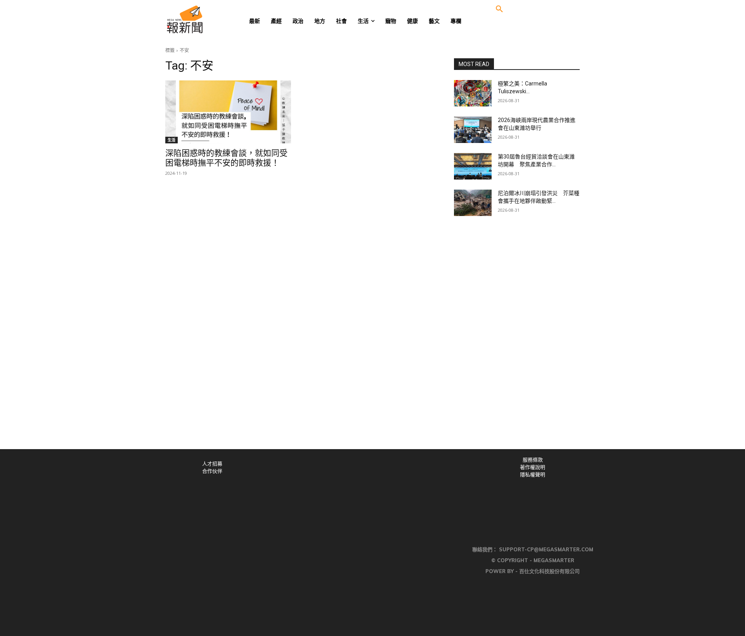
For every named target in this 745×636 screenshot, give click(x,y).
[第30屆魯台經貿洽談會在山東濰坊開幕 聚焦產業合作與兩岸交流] (473, 166)
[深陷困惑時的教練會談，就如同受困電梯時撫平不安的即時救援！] (228, 111)
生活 (171, 140)
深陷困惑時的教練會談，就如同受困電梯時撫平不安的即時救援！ (226, 157)
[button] (499, 9)
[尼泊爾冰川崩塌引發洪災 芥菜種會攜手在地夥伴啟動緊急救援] (473, 203)
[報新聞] (210, 19)
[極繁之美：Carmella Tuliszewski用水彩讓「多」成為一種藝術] (473, 93)
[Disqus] (372, 342)
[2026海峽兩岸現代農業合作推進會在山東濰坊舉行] (473, 130)
